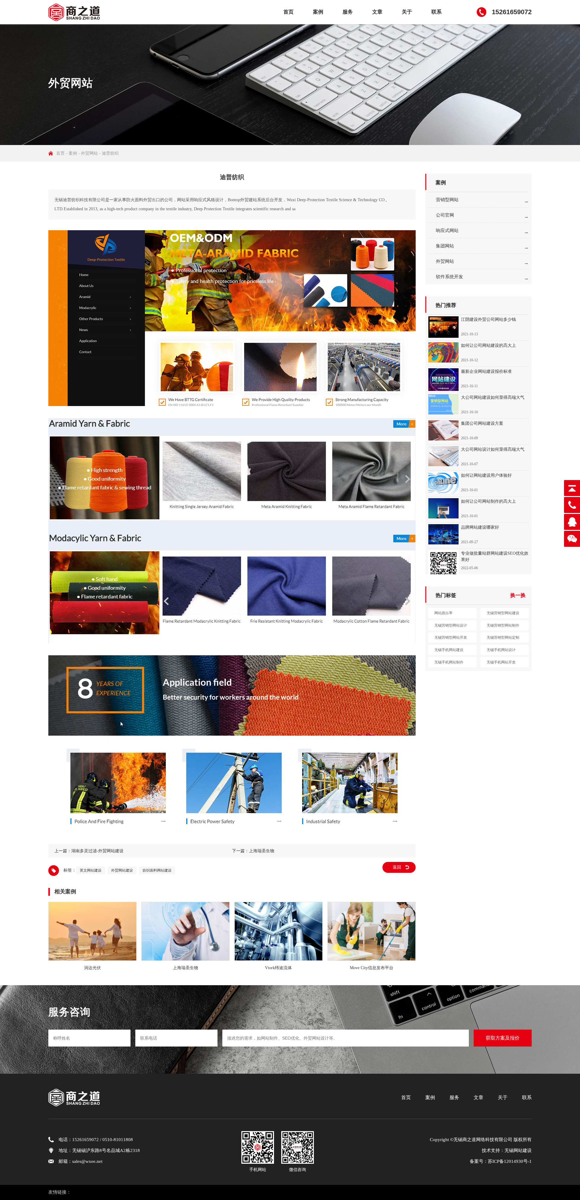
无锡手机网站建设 (448, 650)
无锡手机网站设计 (501, 650)
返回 (397, 867)
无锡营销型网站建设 (503, 613)
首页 (288, 12)
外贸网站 (89, 153)
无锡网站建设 (518, 1150)
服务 (348, 12)
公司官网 (445, 215)
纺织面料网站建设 (157, 870)
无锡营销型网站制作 (503, 625)
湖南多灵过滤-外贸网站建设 (97, 851)
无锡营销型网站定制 (503, 637)
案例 (318, 12)
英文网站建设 (91, 870)
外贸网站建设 (122, 870)
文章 (377, 12)
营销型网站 (447, 199)
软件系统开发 (449, 276)
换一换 (518, 595)
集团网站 (445, 246)
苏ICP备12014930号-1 (510, 1161)
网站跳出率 (443, 613)
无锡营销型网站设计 (450, 625)
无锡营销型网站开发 (450, 637)
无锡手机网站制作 (448, 662)
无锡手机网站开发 (501, 662)
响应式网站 (447, 230)
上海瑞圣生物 (261, 851)
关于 (407, 12)
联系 (436, 12)
